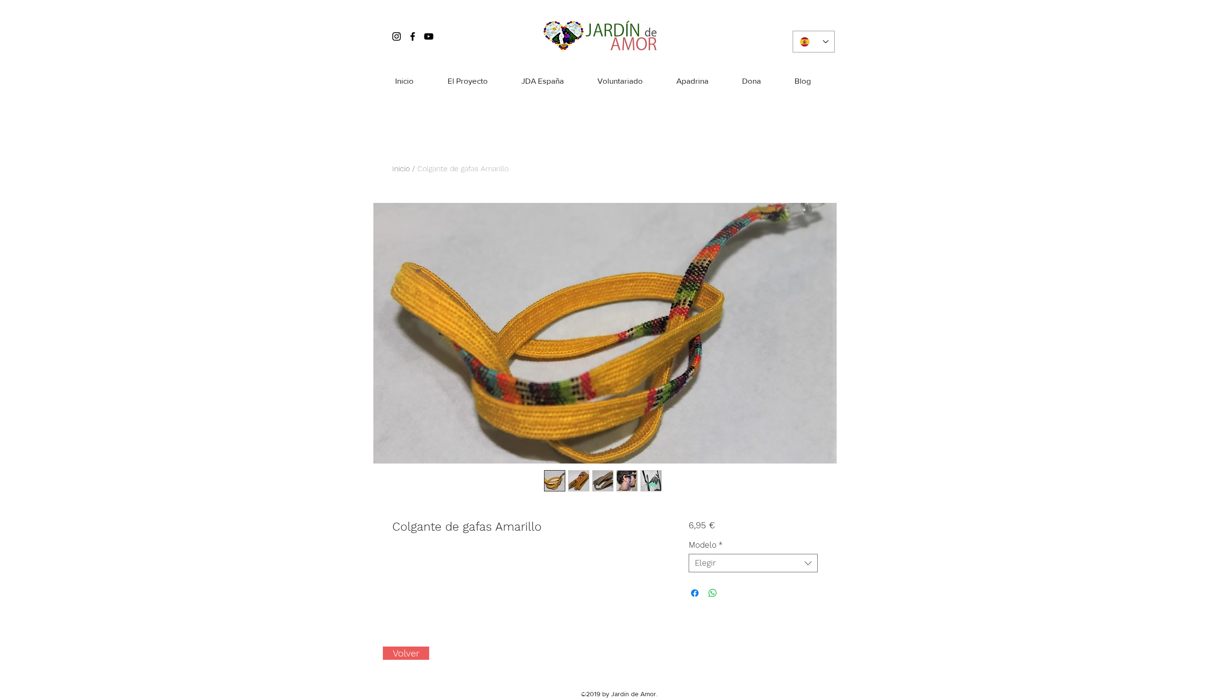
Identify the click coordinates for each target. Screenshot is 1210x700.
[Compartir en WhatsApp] (712, 593)
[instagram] (396, 36)
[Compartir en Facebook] (694, 593)
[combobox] (753, 563)
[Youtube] (428, 36)
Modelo (706, 545)
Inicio (401, 168)
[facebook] (412, 36)
